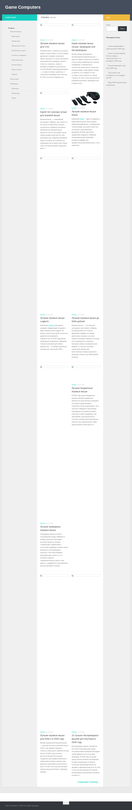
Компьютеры (14, 79)
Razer (82, 119)
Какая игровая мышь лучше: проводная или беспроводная (83, 46)
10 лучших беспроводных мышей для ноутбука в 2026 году (85, 738)
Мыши (42, 40)
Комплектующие (15, 31)
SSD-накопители (17, 60)
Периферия (14, 84)
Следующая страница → (89, 782)
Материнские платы (18, 46)
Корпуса (14, 74)
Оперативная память (19, 50)
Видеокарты (16, 36)
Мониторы (15, 88)
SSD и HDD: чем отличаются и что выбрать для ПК (115, 75)
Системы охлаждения (19, 55)
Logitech (51, 325)
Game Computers (22, 7)
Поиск (108, 25)
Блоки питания (17, 69)
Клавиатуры (16, 93)
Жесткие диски (17, 65)
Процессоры (16, 41)
